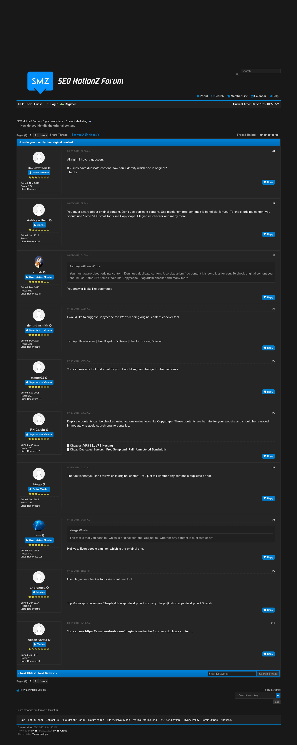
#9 (273, 570)
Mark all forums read (145, 720)
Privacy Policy (191, 720)
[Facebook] (72, 134)
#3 (273, 255)
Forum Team (35, 720)
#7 (273, 467)
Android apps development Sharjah (190, 603)
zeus (37, 535)
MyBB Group (60, 730)
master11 (37, 377)
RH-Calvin (37, 429)
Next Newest (46, 673)
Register (70, 104)
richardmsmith (37, 325)
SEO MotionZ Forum (28, 121)
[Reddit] (86, 134)
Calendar (260, 96)
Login (54, 104)
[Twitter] (75, 134)
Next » (43, 135)
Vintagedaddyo (40, 734)
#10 (273, 623)
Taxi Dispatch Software (112, 341)
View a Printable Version (33, 689)
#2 (273, 203)
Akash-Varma (37, 639)
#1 (273, 151)
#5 (273, 361)
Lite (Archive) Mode (118, 720)
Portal (204, 96)
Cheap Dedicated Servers (87, 449)
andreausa (37, 587)
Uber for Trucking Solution (145, 341)
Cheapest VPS (79, 445)
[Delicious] (83, 134)
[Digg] (79, 134)
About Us (226, 720)
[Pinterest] (91, 134)
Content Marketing (76, 121)
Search (219, 96)
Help (275, 96)
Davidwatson (37, 168)
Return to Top (96, 720)
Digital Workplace (53, 121)
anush (37, 272)
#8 (273, 519)
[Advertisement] (148, 32)
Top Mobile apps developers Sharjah (90, 603)
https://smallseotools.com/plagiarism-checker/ (119, 631)
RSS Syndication (170, 720)
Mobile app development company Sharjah (140, 603)
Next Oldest (28, 673)
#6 (273, 413)
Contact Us (52, 720)
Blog (22, 720)
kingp (37, 484)
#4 (273, 308)
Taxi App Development (81, 341)
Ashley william (37, 220)
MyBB (34, 730)
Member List (239, 96)
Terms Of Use (210, 720)
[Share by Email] (94, 134)
